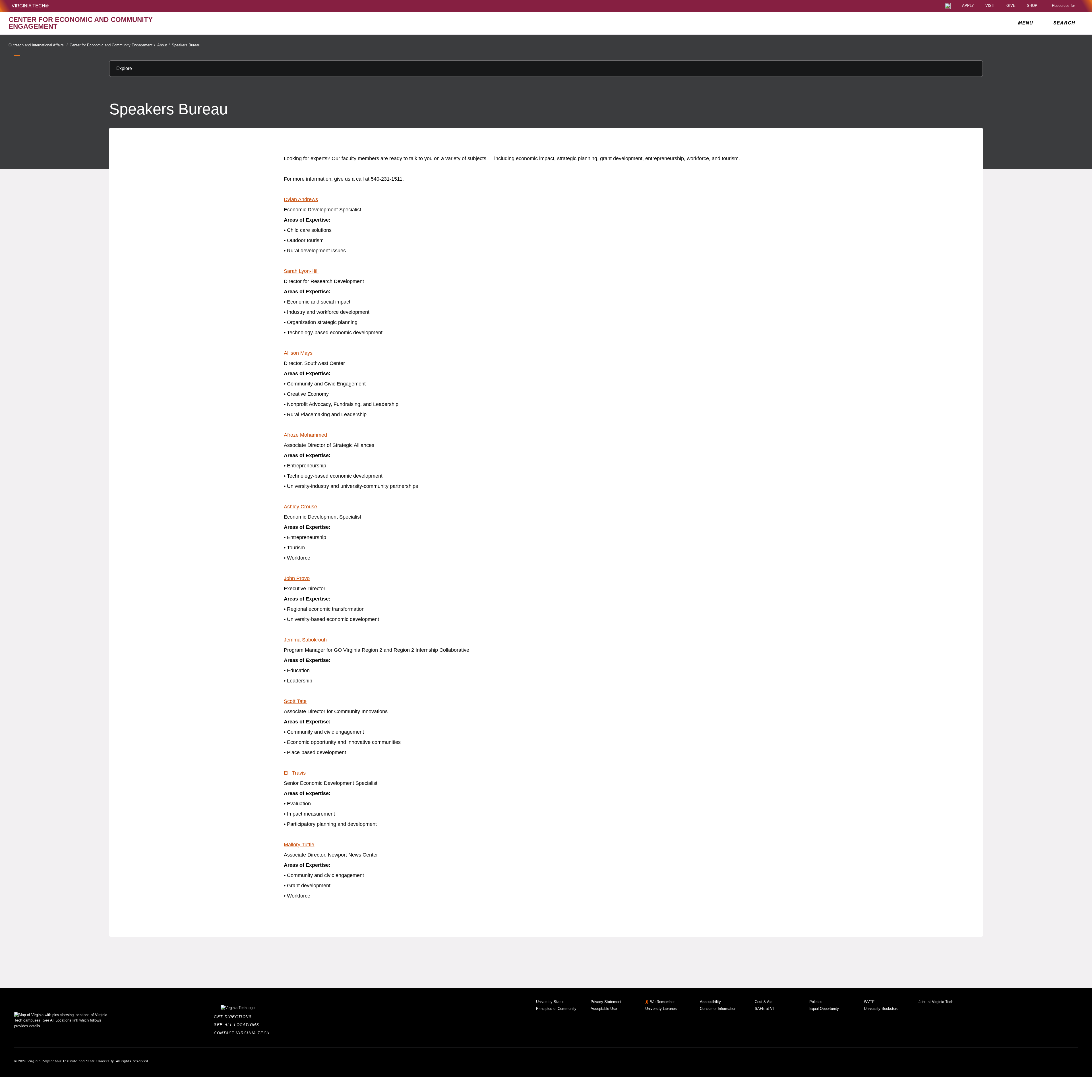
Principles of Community (556, 1008)
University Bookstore (881, 1008)
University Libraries (661, 1008)
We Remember (662, 1002)
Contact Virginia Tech (243, 1033)
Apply (968, 6)
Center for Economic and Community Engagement (112, 45)
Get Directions (234, 1017)
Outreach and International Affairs (38, 45)
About (163, 45)
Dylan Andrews (301, 199)
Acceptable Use (604, 1008)
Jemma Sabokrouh (305, 640)
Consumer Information (718, 1008)
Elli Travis (295, 773)
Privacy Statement (606, 1002)
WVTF (869, 1002)
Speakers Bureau (186, 45)
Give (1011, 6)
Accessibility (710, 1002)
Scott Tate (295, 701)
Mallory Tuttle (299, 844)
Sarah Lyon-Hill (301, 271)
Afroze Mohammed (305, 435)
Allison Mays (298, 353)
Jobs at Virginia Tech (936, 1002)
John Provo (297, 578)
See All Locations (238, 1025)
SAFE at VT (765, 1008)
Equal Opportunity (824, 1008)
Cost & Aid (763, 1002)
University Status (550, 1002)
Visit (990, 6)
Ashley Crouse (300, 506)
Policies (815, 1002)
